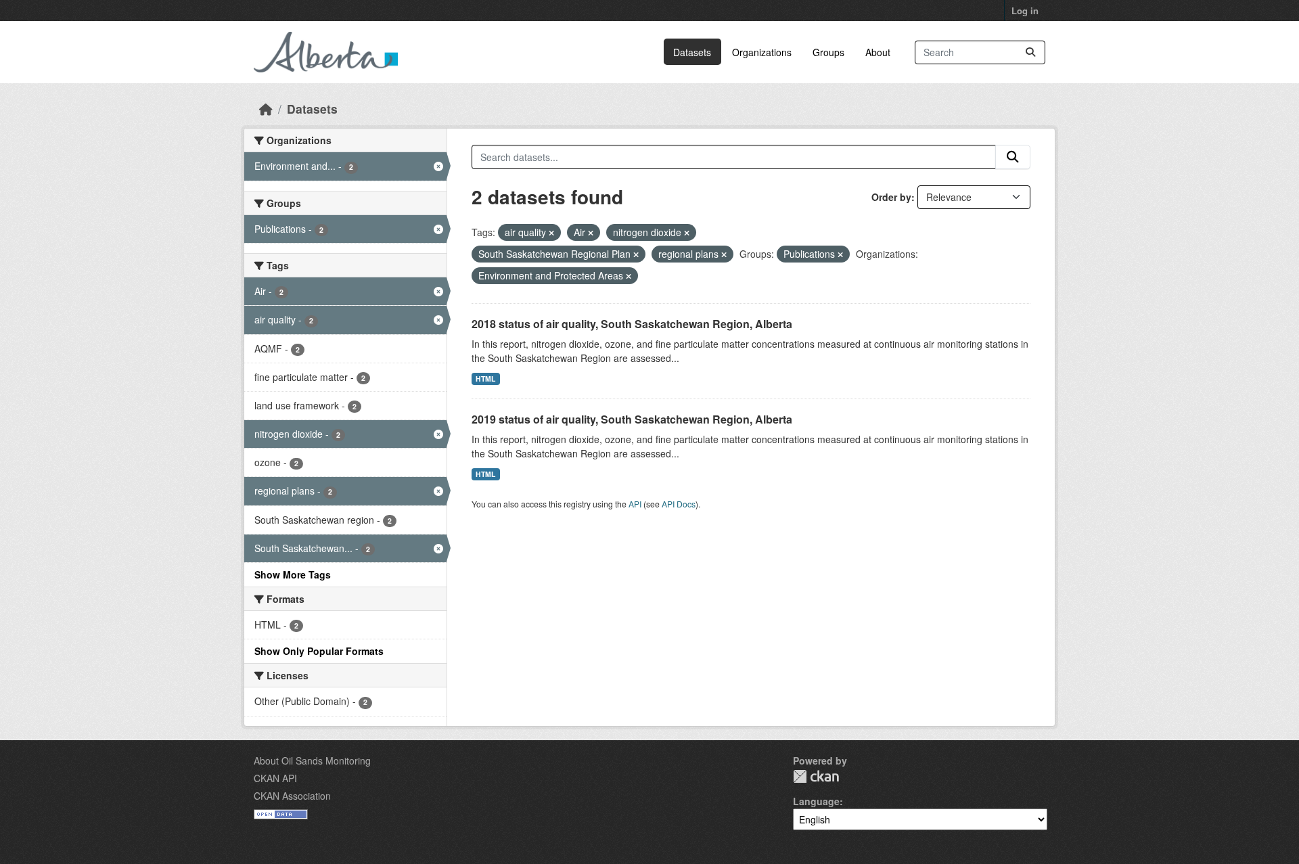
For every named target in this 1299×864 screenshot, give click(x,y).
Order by (891, 197)
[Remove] (551, 232)
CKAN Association (292, 795)
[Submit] (1030, 52)
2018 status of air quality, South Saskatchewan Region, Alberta (632, 324)
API (635, 503)
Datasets (692, 52)
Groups (828, 52)
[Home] (266, 108)
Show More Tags (292, 574)
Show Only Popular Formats (319, 651)
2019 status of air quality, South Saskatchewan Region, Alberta (632, 419)
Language (816, 801)
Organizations (762, 52)
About (877, 52)
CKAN (816, 776)
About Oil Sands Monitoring (312, 760)
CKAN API (275, 778)
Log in (1025, 10)
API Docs (679, 503)
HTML (485, 378)
